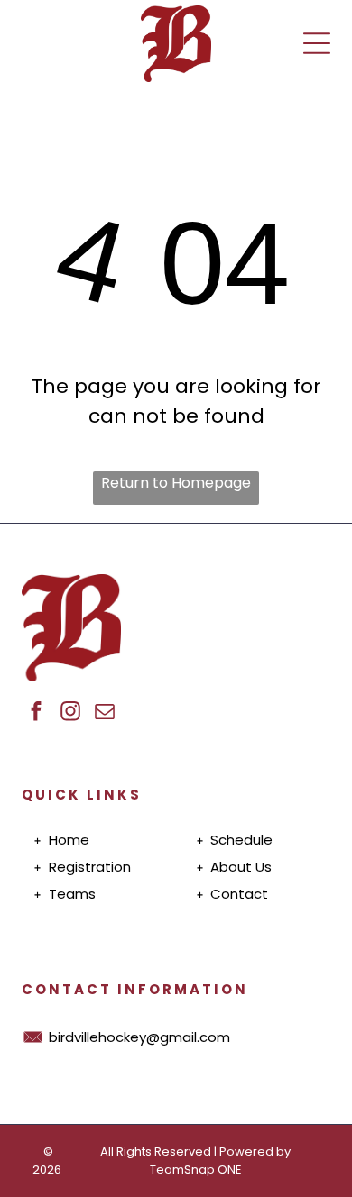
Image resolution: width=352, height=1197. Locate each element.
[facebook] (36, 713)
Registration (90, 866)
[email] (105, 713)
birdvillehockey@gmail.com (139, 1037)
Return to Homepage (176, 482)
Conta (232, 893)
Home (69, 839)
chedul (241, 839)
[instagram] (71, 713)
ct (261, 893)
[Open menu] (316, 43)
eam (72, 893)
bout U (241, 866)
